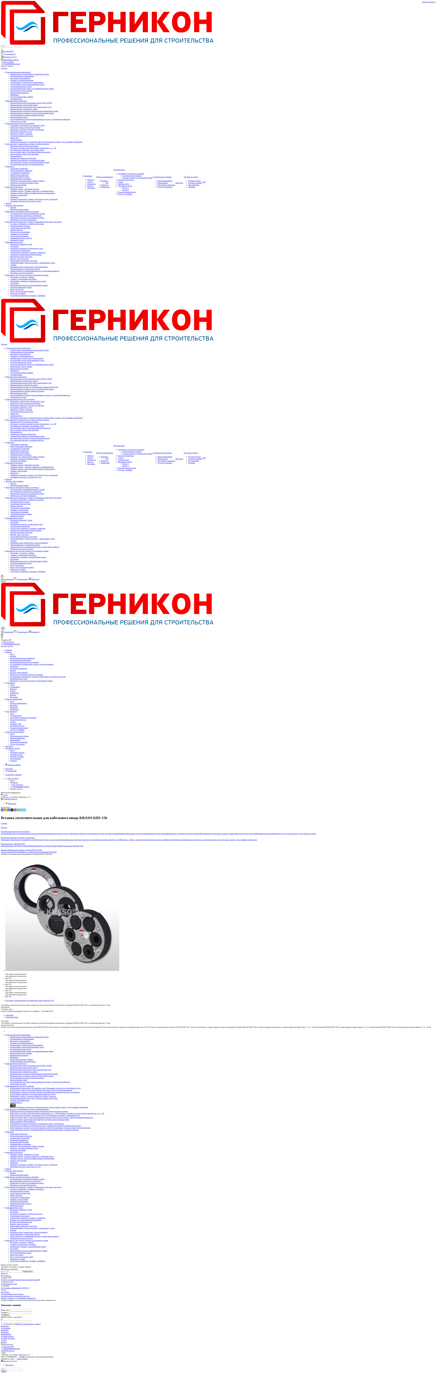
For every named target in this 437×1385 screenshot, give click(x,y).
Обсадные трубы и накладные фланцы (50, 840)
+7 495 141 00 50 (7, 62)
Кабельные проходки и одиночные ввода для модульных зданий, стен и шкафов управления (221, 840)
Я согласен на (22, 1324)
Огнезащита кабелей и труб (109, 840)
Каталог (13, 656)
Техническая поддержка (19, 736)
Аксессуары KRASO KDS (11, 852)
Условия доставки (8, 1338)
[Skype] (21, 810)
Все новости (6, 1276)
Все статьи (5, 1292)
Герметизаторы (179, 840)
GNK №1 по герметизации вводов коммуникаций (20, 1280)
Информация (6, 1334)
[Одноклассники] (5, 810)
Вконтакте (12, 804)
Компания (5, 1326)
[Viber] (15, 810)
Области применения (18, 703)
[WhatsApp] (18, 810)
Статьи (3, 1340)
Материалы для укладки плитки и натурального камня (294, 834)
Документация (15, 716)
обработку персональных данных (28, 1324)
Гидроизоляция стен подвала (12, 1294)
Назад (12, 654)
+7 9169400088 (10, 64)
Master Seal (169, 840)
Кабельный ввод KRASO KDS (71, 846)
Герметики (123, 834)
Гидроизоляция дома (9, 1284)
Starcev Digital (22, 1359)
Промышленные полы (264, 834)
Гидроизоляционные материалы (13, 834)
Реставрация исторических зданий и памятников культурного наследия (228, 834)
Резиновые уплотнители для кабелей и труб (18, 840)
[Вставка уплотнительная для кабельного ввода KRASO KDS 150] (62, 970)
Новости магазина (10, 1269)
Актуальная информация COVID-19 (15, 1288)
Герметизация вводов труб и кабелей (61, 834)
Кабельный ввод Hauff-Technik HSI (46, 846)
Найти (4, 1371)
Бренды (4, 1342)
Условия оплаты (7, 1336)
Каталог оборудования (158, 834)
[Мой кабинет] (2, 576)
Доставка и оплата (17, 752)
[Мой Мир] (8, 810)
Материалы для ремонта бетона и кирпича (183, 834)
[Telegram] (24, 810)
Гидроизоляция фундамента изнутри (15, 1296)
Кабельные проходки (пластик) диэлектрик (82, 840)
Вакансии (5, 1330)
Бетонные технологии (135, 834)
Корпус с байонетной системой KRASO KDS (39, 852)
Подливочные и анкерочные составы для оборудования (97, 834)
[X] (11, 810)
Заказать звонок (7, 646)
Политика (5, 1332)
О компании (15, 687)
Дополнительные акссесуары (153, 840)
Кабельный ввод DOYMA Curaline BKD (16, 846)
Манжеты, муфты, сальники (131, 840)
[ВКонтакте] (2, 810)
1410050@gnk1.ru (10, 799)
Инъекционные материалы (36, 834)
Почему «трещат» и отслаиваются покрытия (18, 1298)
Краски (147, 834)
